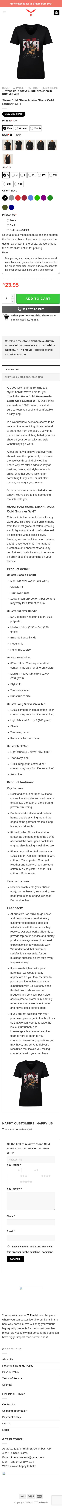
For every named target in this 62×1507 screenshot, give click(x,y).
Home (5, 88)
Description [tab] (12, 369)
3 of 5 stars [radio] (14, 1176)
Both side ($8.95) (19, 230)
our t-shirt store (42, 490)
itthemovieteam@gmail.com (27, 1457)
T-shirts (32, 88)
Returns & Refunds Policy (17, 1365)
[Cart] (57, 13)
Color (5, 190)
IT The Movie (35, 1315)
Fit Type (7, 120)
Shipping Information (14, 1410)
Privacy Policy (10, 1372)
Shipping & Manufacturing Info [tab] (24, 377)
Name (11, 1216)
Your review (14, 1188)
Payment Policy (11, 1417)
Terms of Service (12, 1378)
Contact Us (9, 1404)
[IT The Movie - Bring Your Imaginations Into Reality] (31, 12)
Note (5, 252)
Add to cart (38, 298)
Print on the (9, 215)
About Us (7, 1359)
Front (13, 220)
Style (6, 135)
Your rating (14, 1164)
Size (5, 167)
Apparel (18, 88)
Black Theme (50, 88)
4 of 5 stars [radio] (35, 1176)
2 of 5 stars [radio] (28, 1170)
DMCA (6, 1423)
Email (11, 1231)
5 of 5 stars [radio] (14, 1181)
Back (13, 225)
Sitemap (7, 1384)
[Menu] (4, 13)
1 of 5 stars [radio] (11, 1170)
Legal (5, 1429)
